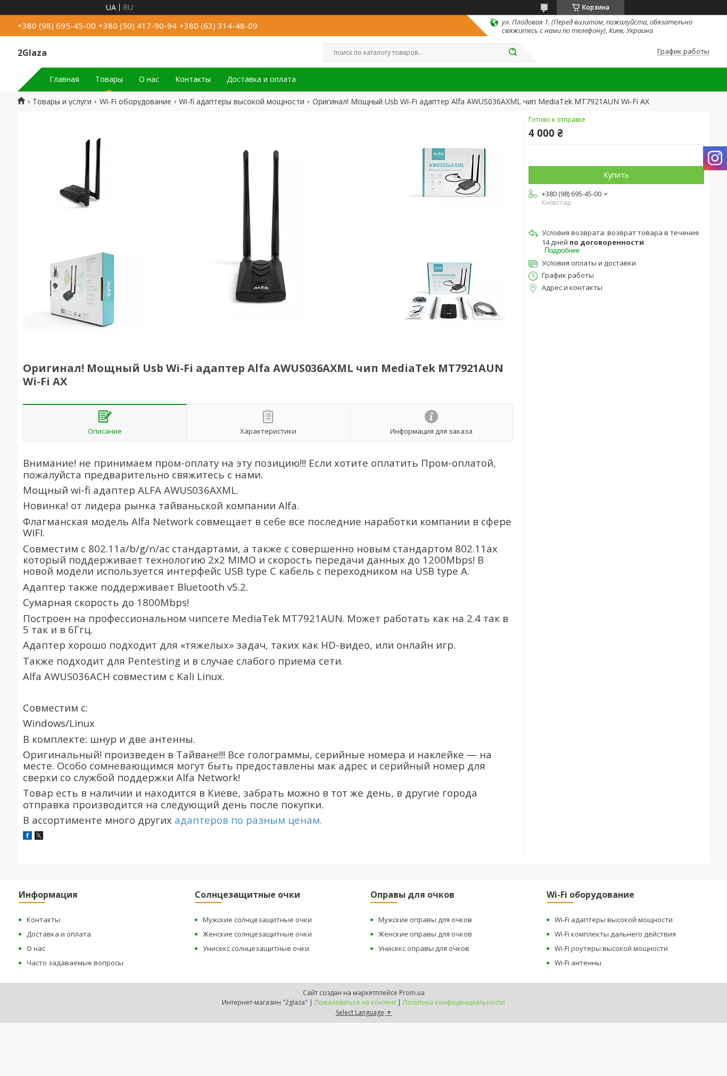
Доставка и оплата (261, 79)
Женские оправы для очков (425, 934)
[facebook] (27, 837)
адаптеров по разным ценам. (248, 819)
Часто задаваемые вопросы (75, 962)
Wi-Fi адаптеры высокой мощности (614, 919)
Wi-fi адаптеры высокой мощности (241, 101)
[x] (39, 837)
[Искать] (512, 52)
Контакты (193, 79)
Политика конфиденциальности (454, 1002)
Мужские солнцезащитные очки (257, 919)
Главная (64, 79)
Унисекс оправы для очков (423, 948)
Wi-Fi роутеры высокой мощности (611, 948)
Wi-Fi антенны (578, 962)
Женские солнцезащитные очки (257, 934)
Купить (616, 175)
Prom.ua (412, 992)
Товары (109, 79)
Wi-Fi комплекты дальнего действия (615, 934)
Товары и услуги (62, 101)
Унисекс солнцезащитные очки (256, 948)
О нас (149, 79)
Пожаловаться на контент (355, 1002)
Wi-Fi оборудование (135, 101)
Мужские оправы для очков (425, 919)
